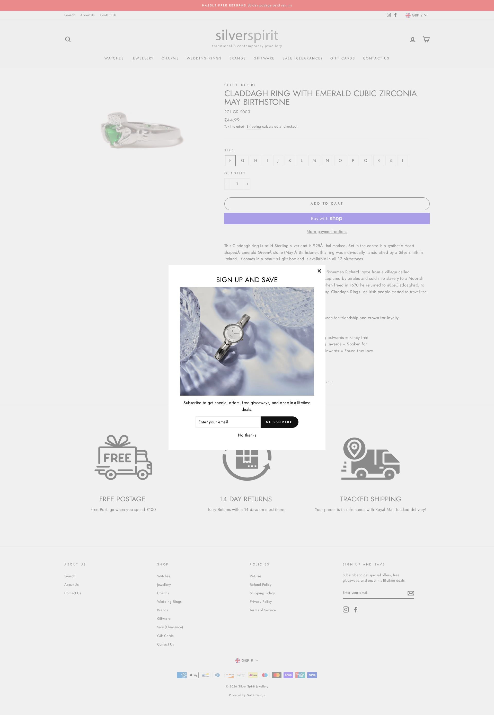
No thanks (247, 435)
